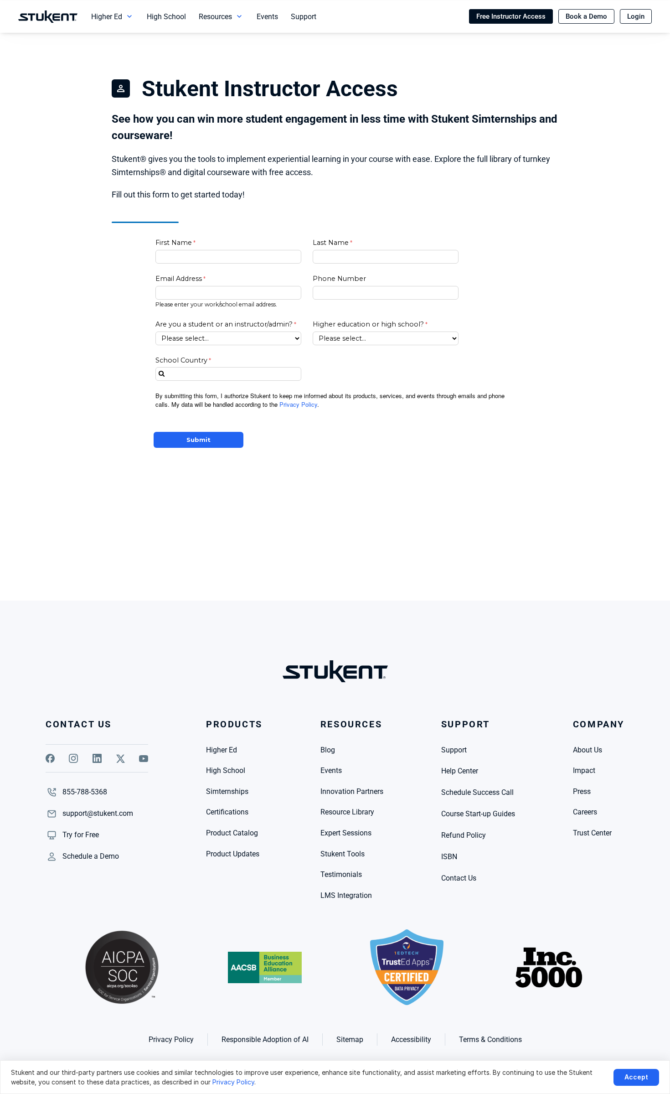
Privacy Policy (233, 1082)
